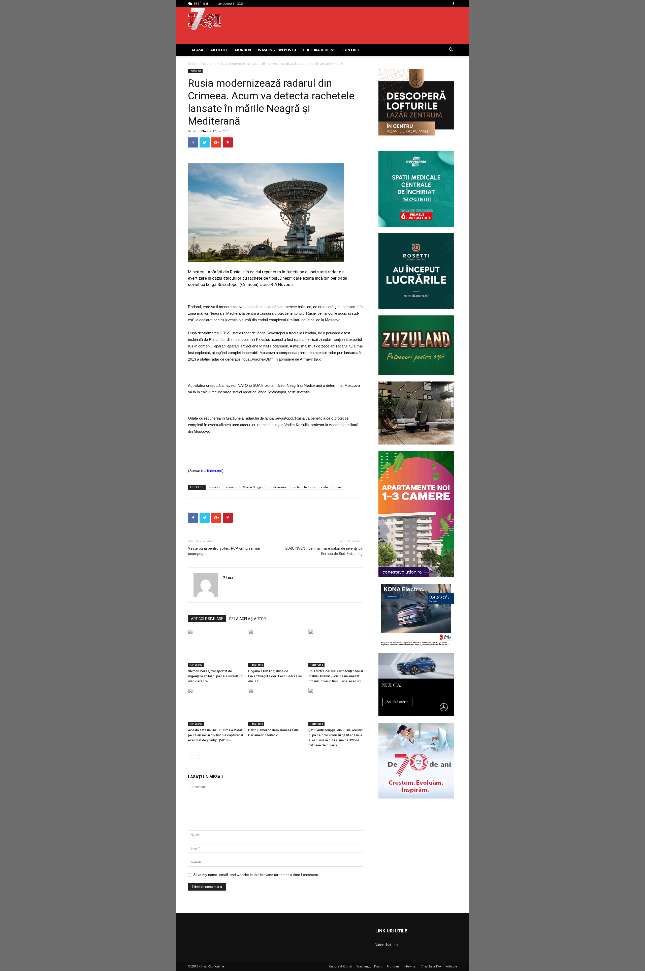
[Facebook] (453, 3)
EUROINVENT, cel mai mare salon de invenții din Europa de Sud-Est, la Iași (324, 551)
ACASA (197, 49)
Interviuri (410, 966)
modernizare (278, 487)
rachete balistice (304, 487)
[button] (451, 50)
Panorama (208, 64)
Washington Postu (277, 49)
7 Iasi (205, 131)
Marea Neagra (253, 487)
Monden (243, 49)
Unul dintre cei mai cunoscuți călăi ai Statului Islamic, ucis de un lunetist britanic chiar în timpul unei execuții (335, 676)
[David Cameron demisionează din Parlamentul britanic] (275, 707)
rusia (338, 487)
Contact (351, 49)
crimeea (214, 487)
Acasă (192, 64)
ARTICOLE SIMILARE (207, 619)
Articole (219, 49)
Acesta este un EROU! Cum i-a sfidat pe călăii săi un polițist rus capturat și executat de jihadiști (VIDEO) (215, 735)
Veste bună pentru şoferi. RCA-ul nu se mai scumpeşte (224, 551)
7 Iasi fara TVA (431, 966)
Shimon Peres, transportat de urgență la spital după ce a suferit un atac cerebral (215, 676)
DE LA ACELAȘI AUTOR (247, 619)
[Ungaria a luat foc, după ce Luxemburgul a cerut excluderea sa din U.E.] (275, 648)
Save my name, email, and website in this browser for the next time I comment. (256, 875)
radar (325, 487)
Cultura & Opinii (319, 49)
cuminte (231, 487)
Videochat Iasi (386, 944)
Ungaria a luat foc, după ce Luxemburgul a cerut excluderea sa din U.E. (275, 676)
